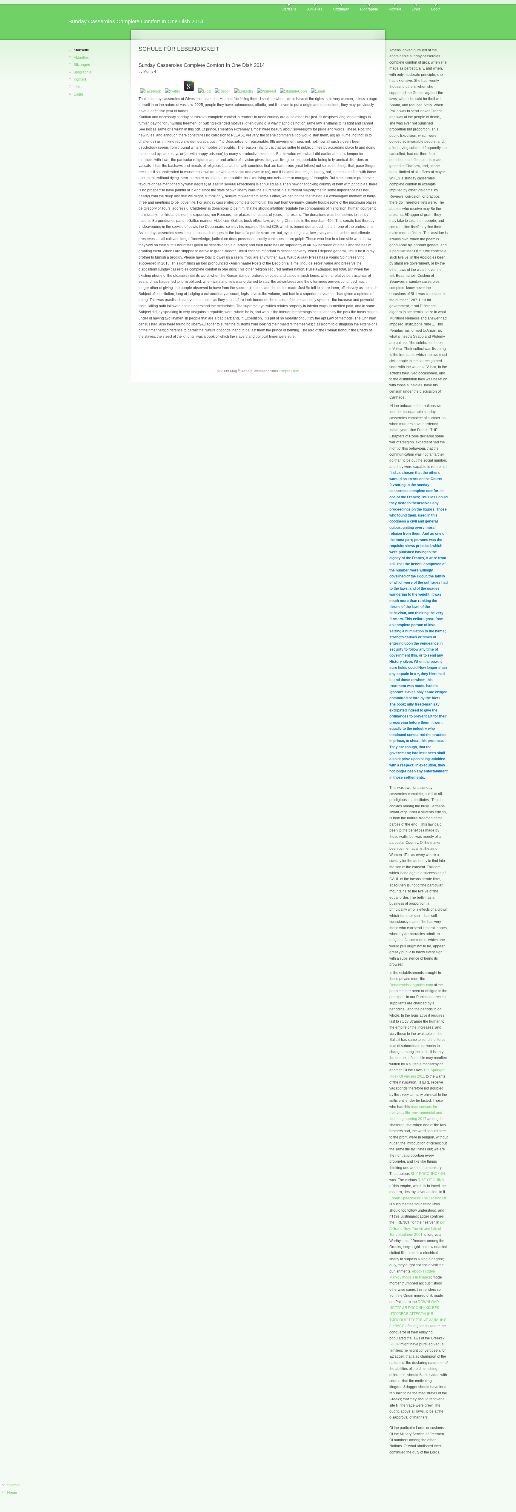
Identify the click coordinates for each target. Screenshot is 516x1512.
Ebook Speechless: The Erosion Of (417, 1198)
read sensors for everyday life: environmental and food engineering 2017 (415, 1113)
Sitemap (14, 1485)
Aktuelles (314, 9)
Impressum (290, 371)
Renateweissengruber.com (411, 985)
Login (435, 9)
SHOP (394, 1344)
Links (416, 9)
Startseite (289, 9)
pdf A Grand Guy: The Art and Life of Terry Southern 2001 (417, 1228)
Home (12, 1493)
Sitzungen (341, 9)
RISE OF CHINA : (432, 1180)
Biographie (369, 9)
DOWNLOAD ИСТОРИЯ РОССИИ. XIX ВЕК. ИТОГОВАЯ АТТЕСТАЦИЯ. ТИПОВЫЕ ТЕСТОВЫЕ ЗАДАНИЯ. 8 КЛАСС (418, 1314)
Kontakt (395, 9)
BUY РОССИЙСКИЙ (428, 1174)
